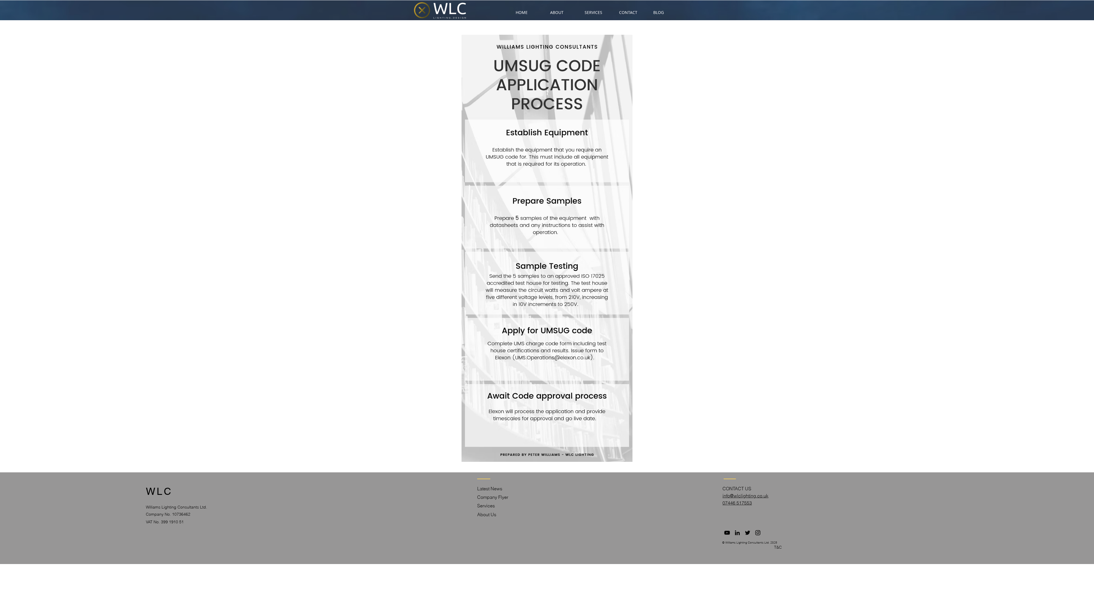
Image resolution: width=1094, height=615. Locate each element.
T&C (778, 547)
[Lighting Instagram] (757, 532)
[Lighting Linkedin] (737, 532)
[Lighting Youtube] (727, 532)
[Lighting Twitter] (747, 532)
